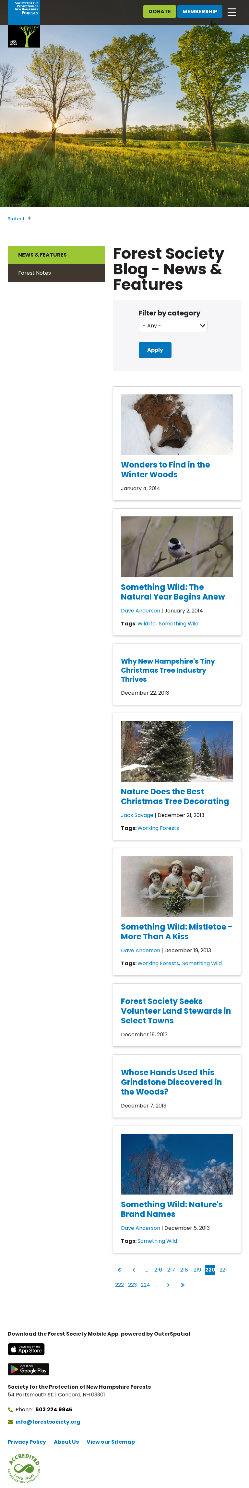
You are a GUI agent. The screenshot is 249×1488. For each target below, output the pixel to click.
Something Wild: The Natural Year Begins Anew (173, 592)
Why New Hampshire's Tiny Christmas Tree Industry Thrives (168, 670)
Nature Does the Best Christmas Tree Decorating (175, 796)
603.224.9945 (53, 1409)
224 (145, 1285)
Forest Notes (34, 273)
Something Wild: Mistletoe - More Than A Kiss (176, 931)
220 (210, 1269)
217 (171, 1269)
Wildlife (146, 623)
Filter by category (169, 313)
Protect (16, 218)
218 (184, 1269)
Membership (200, 11)
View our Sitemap (111, 1442)
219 (197, 1269)
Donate (159, 11)
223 (132, 1285)
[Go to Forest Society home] (24, 24)
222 (119, 1285)
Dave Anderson (140, 610)
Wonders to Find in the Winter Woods (165, 469)
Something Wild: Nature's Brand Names (172, 1209)
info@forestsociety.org (48, 1422)
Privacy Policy (27, 1442)
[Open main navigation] (232, 11)
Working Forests (158, 828)
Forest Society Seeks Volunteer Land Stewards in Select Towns (176, 1011)
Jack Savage (137, 815)
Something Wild (178, 623)
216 (158, 1269)
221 (223, 1269)
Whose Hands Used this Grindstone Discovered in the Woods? (171, 1082)
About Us (66, 1442)
